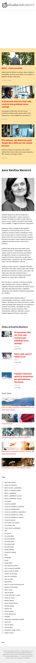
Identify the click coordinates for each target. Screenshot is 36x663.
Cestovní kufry (7, 424)
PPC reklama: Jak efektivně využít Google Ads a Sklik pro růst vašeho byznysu (17, 143)
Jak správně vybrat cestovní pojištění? (16, 437)
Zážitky (16, 359)
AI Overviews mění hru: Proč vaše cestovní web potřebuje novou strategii (16, 104)
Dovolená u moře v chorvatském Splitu (16, 468)
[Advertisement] (18, 29)
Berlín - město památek (12, 68)
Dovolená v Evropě (6, 80)
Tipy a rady (4, 119)
